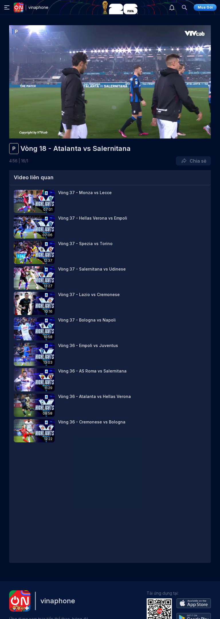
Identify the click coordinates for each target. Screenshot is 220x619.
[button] (110, 201)
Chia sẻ (196, 161)
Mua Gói (205, 7)
